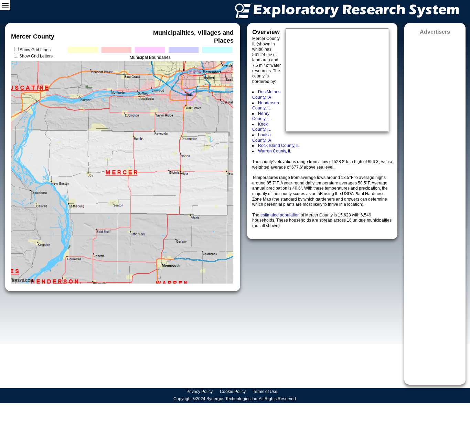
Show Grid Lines (36, 49)
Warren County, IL (274, 151)
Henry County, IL (261, 116)
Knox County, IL (261, 127)
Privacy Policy (200, 391)
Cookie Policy (233, 391)
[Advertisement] (434, 207)
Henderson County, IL (265, 105)
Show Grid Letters (36, 56)
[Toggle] (5, 5)
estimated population (280, 215)
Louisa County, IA (261, 137)
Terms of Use (265, 391)
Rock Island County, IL (279, 145)
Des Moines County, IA (266, 94)
